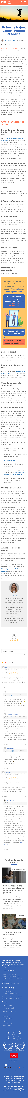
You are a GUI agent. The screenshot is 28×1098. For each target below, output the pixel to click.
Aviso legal (8, 1076)
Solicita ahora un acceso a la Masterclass (14, 342)
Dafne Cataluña (10, 40)
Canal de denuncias (9, 1080)
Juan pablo (10, 803)
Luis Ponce (11, 694)
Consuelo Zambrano (11, 751)
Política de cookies (17, 1078)
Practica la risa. (9, 460)
